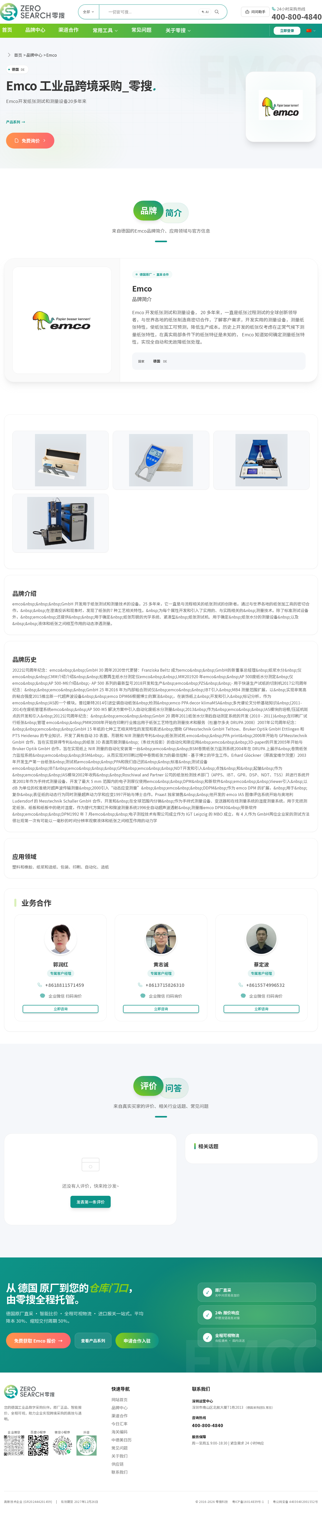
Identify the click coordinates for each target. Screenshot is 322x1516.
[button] (101, 30)
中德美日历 (121, 1440)
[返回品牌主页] (281, 106)
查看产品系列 (93, 1341)
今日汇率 (119, 1424)
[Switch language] (311, 30)
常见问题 (119, 1448)
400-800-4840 (297, 16)
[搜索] (216, 11)
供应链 (117, 1464)
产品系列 (15, 121)
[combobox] (163, 12)
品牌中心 (34, 55)
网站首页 (119, 1399)
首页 (18, 55)
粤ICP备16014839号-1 (248, 1501)
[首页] (32, 12)
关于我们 (119, 1456)
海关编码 (119, 1432)
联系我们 (119, 1472)
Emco (51, 55)
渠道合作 (119, 1416)
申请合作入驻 (137, 1340)
